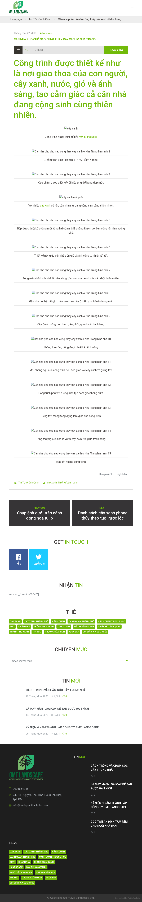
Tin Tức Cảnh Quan (40, 19)
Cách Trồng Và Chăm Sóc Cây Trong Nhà (56, 690)
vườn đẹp (74, 632)
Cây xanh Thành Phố (36, 621)
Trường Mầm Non (55, 632)
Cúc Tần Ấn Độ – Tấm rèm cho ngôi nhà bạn (109, 823)
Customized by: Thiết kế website (127, 898)
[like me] (26, 50)
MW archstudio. (88, 136)
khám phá (24, 626)
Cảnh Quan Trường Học (111, 621)
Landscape (63, 626)
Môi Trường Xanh (84, 626)
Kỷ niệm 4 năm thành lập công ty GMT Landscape (62, 727)
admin (49, 33)
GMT (12, 626)
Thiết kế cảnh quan (68, 482)
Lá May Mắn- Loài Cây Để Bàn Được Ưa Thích (57, 708)
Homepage (15, 19)
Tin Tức (37, 632)
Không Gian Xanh (44, 626)
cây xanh (44, 205)
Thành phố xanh (19, 632)
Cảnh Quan (58, 621)
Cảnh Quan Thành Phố (81, 621)
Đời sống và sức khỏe (95, 632)
